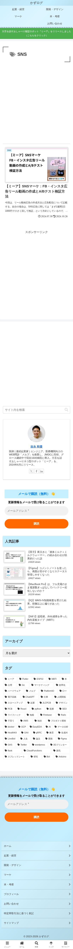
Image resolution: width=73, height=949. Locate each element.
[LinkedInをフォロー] (41, 471)
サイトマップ (11, 922)
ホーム (7, 845)
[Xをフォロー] (31, 471)
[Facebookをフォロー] (36, 471)
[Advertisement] (36, 101)
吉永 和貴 (36, 446)
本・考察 (9, 884)
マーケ (7, 874)
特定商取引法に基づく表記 (19, 913)
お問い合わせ (11, 903)
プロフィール (11, 894)
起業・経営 (10, 855)
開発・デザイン (12, 865)
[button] (66, 410)
